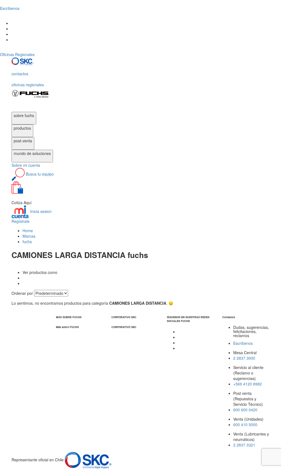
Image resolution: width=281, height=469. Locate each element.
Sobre (26, 165)
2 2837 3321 (244, 445)
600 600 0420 (245, 409)
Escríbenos (243, 343)
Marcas (29, 236)
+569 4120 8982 (247, 384)
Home (28, 230)
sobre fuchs (24, 115)
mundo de (32, 153)
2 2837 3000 (244, 358)
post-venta (23, 140)
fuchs (27, 241)
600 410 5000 (245, 424)
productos (22, 128)
